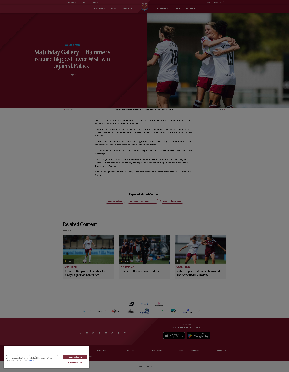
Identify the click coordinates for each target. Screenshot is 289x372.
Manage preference (75, 362)
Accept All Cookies (75, 357)
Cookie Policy (34, 360)
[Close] (85, 350)
